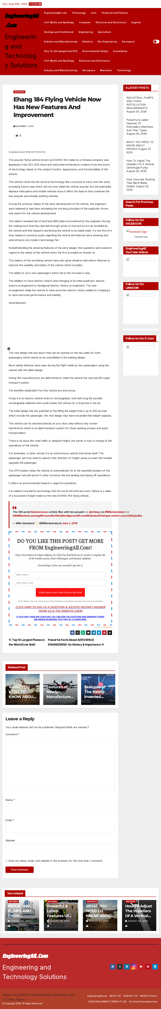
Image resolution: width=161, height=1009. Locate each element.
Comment (12, 734)
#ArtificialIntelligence (63, 515)
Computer (85, 22)
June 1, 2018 (69, 523)
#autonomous (39, 511)
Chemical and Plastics (115, 12)
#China (102, 515)
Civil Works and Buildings (59, 22)
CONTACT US (130, 996)
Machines (106, 70)
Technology (79, 12)
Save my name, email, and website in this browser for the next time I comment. (55, 860)
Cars (94, 12)
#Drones (45, 515)
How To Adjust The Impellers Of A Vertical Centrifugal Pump (140, 164)
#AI (15, 515)
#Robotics (92, 515)
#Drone (81, 515)
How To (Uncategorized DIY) (61, 51)
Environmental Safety (95, 51)
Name (10, 800)
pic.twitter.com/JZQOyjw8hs (124, 515)
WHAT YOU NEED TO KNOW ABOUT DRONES (139, 145)
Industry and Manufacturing (60, 41)
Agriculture (104, 32)
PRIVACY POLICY (148, 996)
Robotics (87, 41)
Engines (136, 22)
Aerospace (128, 41)
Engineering (86, 32)
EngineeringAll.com (55, 12)
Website (10, 840)
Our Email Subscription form (143, 1001)
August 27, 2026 (99, 921)
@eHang (94, 511)
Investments (120, 51)
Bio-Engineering (107, 41)
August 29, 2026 (21, 921)
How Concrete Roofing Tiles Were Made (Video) (140, 183)
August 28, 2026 (60, 921)
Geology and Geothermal (59, 32)
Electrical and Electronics (111, 22)
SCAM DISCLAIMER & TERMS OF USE (107, 1001)
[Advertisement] (60, 327)
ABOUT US (115, 996)
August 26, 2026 (138, 921)
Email (10, 820)
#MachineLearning (28, 515)
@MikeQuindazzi (114, 511)
